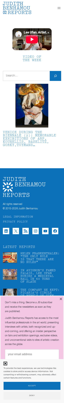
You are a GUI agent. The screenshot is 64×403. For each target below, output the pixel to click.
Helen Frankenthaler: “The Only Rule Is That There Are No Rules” (40, 258)
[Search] (55, 76)
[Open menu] (59, 8)
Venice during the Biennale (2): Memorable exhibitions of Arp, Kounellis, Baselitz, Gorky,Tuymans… (29, 139)
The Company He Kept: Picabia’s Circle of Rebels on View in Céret (40, 294)
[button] (5, 363)
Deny (32, 395)
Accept (32, 386)
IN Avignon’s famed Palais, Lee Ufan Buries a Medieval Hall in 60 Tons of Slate (38, 276)
